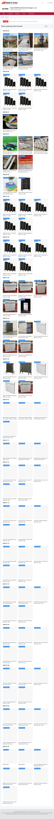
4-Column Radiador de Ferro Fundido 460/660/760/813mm (15, 336)
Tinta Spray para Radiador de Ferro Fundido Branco (28, 355)
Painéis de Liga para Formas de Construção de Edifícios (14, 151)
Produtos (11, 13)
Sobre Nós (17, 13)
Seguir (6, 21)
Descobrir (24, 13)
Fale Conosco (31, 13)
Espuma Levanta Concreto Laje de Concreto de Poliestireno (15, 48)
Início (4, 13)
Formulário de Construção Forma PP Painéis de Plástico (14, 67)
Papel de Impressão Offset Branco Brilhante (43, 151)
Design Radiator (21, 764)
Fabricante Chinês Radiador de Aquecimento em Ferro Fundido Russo (17, 355)
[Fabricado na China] (9, 2)
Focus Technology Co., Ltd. (25, 811)
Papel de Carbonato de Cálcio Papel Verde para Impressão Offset (31, 151)
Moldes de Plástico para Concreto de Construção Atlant (29, 67)
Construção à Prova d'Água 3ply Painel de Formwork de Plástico (31, 48)
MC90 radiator (6, 764)
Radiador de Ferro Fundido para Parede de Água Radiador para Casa (32, 89)
